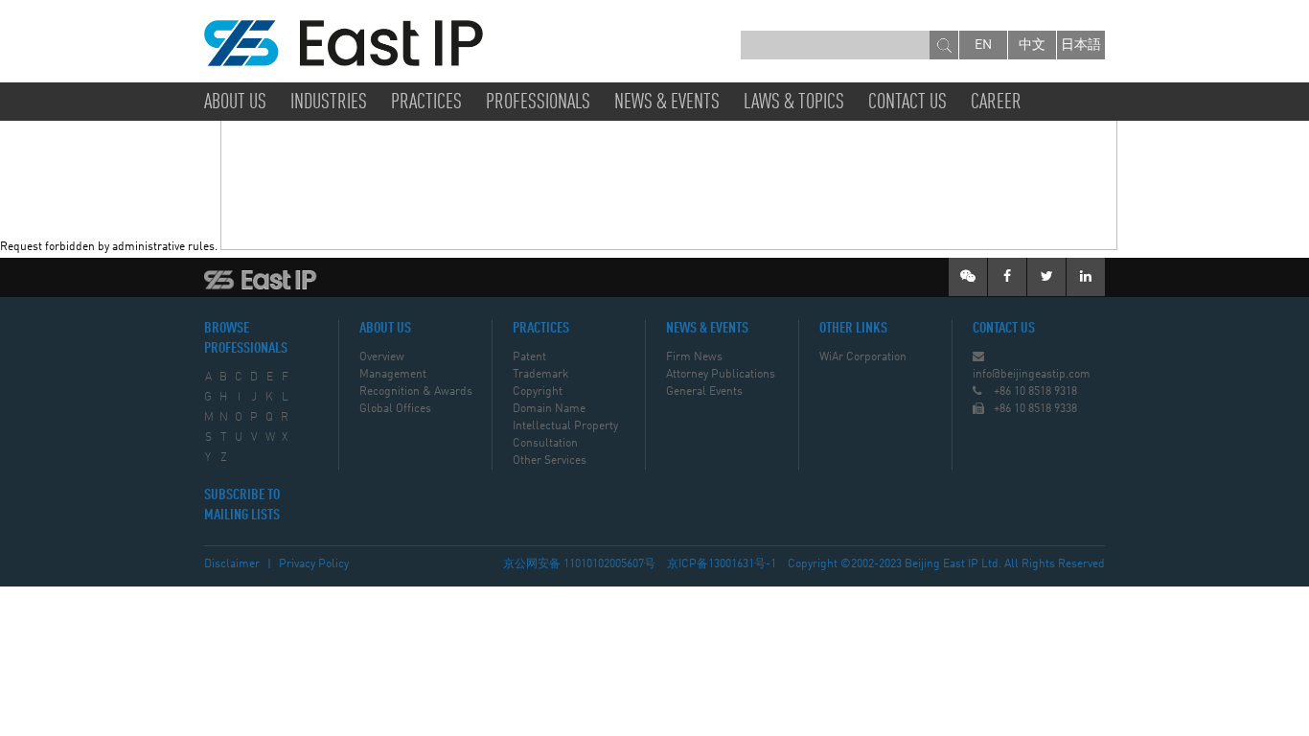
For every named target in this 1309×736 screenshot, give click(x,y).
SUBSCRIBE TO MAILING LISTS (242, 505)
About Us (235, 102)
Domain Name (549, 409)
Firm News (694, 357)
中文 (1032, 45)
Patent (529, 357)
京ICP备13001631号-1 (721, 564)
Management (392, 374)
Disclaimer (232, 564)
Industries (328, 102)
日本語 (1081, 45)
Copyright (538, 392)
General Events (704, 392)
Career (996, 102)
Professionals (538, 102)
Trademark (540, 374)
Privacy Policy (314, 564)
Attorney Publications (720, 374)
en (983, 45)
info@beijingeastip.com (1032, 374)
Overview (381, 357)
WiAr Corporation (863, 357)
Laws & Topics (794, 102)
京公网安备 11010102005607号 (579, 564)
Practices (426, 102)
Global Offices (395, 409)
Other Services (549, 461)
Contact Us (907, 102)
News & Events (667, 102)
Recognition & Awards (415, 392)
